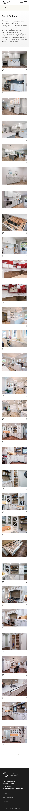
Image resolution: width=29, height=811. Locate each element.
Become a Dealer (8, 797)
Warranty (6, 793)
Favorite (26, 70)
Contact (6, 801)
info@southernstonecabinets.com (14, 788)
